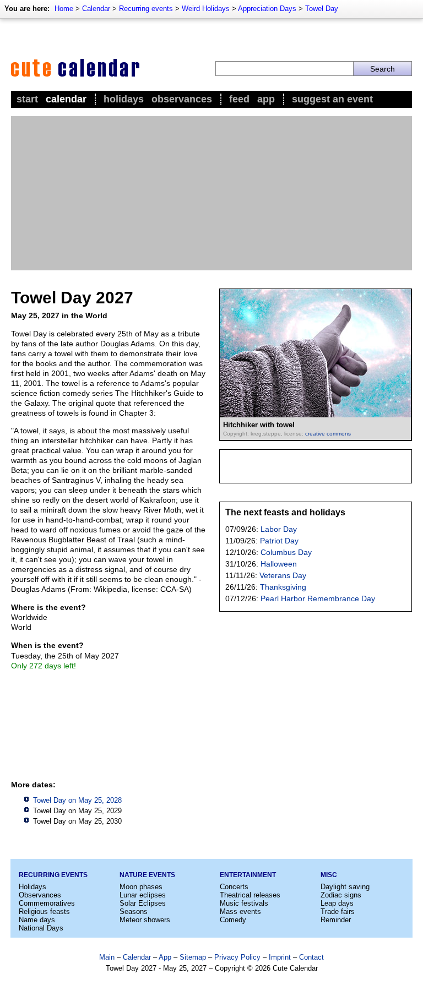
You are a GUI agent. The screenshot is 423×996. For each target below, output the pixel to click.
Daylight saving (345, 887)
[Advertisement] (211, 193)
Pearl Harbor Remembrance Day (318, 598)
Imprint (280, 957)
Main (107, 957)
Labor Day (279, 529)
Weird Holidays (206, 8)
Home (64, 8)
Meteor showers (145, 920)
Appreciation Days (267, 8)
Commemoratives (47, 903)
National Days (41, 928)
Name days (37, 920)
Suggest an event (332, 99)
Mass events (240, 911)
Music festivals (244, 903)
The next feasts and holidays (285, 512)
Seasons (134, 911)
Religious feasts (44, 911)
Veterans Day (282, 575)
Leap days (337, 903)
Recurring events (146, 8)
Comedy (233, 920)
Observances (181, 99)
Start (27, 99)
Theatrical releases (250, 895)
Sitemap (193, 957)
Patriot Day (279, 540)
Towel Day (321, 8)
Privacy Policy (237, 957)
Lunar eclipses (143, 895)
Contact (311, 957)
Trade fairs (338, 911)
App (266, 99)
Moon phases (141, 887)
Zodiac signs (341, 895)
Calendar (96, 8)
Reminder (336, 920)
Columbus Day (286, 552)
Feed (239, 99)
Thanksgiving (283, 587)
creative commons (328, 434)
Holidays (124, 99)
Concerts (234, 887)
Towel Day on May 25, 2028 (77, 800)
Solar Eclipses (143, 903)
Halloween (279, 563)
